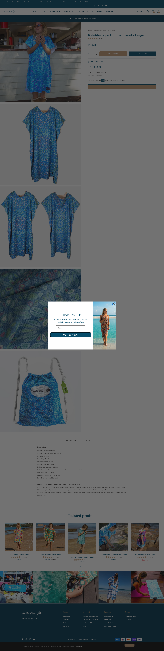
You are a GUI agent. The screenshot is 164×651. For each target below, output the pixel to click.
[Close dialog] (113, 303)
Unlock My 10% (70, 334)
